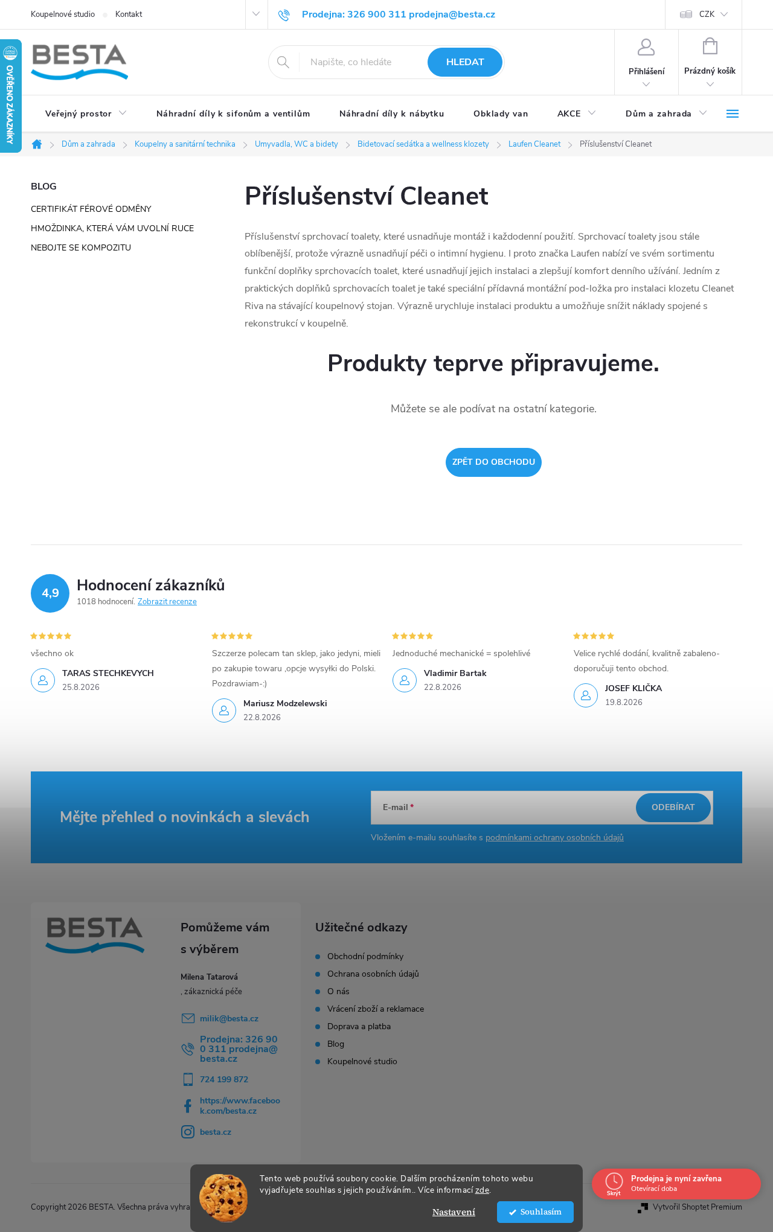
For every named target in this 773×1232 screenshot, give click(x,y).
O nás (338, 992)
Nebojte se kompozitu (81, 248)
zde (482, 1190)
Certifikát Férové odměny (91, 209)
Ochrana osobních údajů (373, 974)
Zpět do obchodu (493, 462)
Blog (335, 1044)
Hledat (465, 62)
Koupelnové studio (63, 14)
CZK (706, 14)
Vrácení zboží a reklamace (375, 1009)
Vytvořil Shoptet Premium (697, 1207)
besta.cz (215, 1132)
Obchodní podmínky (365, 957)
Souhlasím (541, 1212)
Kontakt (128, 14)
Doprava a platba (359, 1027)
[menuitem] (86, 114)
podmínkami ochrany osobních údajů (555, 837)
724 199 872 (224, 1079)
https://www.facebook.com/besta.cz (240, 1106)
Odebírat (673, 807)
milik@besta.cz (229, 1018)
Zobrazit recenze (167, 601)
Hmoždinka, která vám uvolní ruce (112, 228)
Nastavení (453, 1211)
